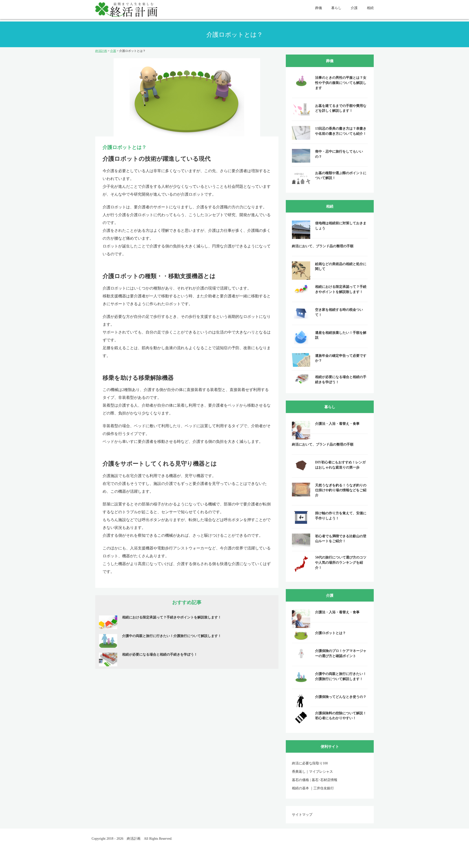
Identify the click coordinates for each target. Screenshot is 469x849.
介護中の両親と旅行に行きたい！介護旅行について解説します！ (171, 636)
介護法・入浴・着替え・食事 (337, 423)
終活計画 (133, 838)
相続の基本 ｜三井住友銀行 (313, 788)
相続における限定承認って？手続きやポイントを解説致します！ (171, 617)
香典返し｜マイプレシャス (312, 771)
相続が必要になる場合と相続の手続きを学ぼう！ (159, 654)
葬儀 (318, 8)
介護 (354, 8)
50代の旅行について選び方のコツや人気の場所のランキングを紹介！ (340, 562)
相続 (370, 8)
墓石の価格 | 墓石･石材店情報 (314, 780)
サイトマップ (302, 814)
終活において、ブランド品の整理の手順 (322, 246)
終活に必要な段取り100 (310, 763)
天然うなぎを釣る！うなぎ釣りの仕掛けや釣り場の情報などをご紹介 (340, 490)
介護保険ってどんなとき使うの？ (340, 697)
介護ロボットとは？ (330, 633)
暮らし (336, 8)
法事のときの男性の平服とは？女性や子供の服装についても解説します (340, 82)
